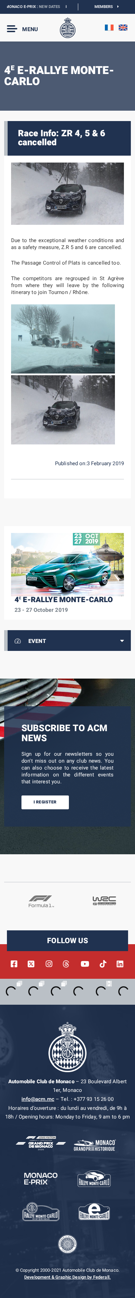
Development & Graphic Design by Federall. (67, 1277)
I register (45, 802)
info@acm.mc (37, 1099)
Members (106, 7)
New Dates (37, 7)
